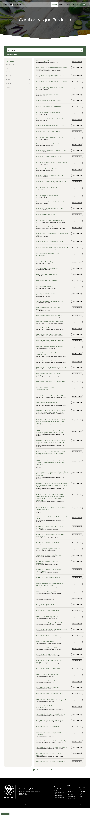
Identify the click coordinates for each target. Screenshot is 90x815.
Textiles (7, 87)
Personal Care (9, 75)
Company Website (77, 61)
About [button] (74, 4)
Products (54, 4)
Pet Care (8, 79)
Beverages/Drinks (10, 64)
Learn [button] (68, 4)
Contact (84, 804)
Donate (83, 4)
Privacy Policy (79, 804)
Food (7, 68)
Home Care (8, 72)
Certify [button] (61, 4)
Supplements (9, 83)
